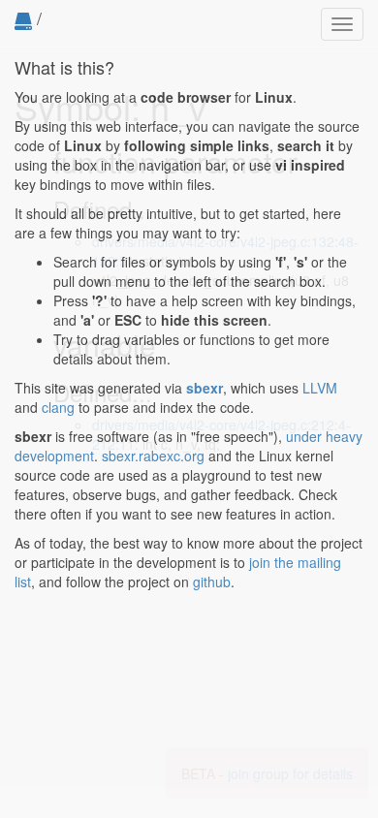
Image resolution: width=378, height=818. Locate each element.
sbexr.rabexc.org (153, 455)
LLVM (319, 387)
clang (58, 407)
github (212, 581)
